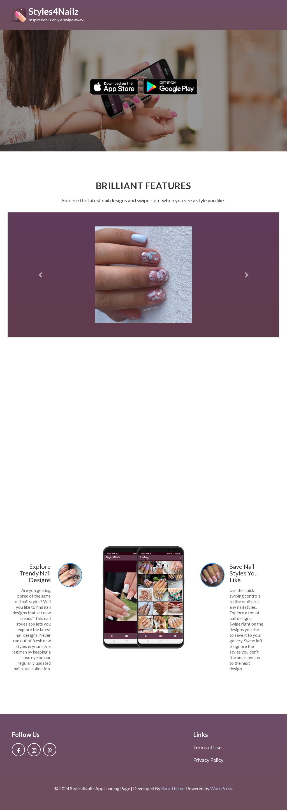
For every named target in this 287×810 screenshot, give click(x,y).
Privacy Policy (208, 760)
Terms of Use (207, 747)
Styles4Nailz (53, 11)
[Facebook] (18, 749)
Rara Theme (172, 788)
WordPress (221, 788)
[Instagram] (34, 749)
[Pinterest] (49, 749)
